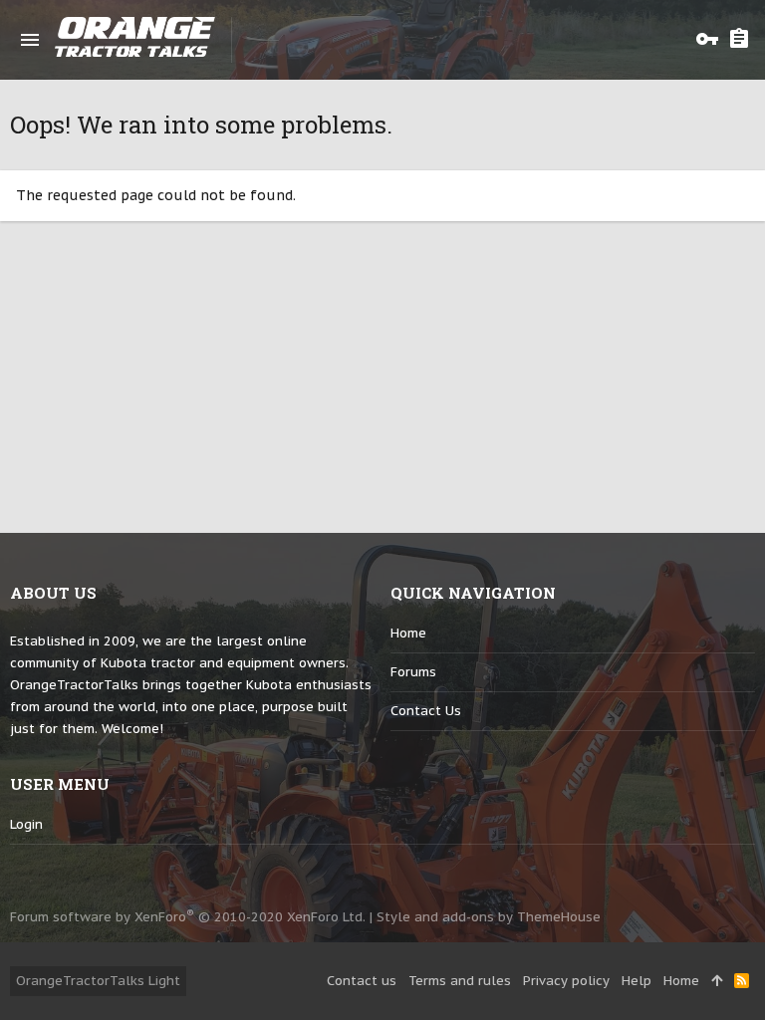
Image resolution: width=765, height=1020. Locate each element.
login (26, 824)
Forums (413, 671)
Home (408, 633)
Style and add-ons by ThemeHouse (489, 916)
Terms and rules (459, 980)
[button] (30, 40)
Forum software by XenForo (188, 916)
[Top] (716, 981)
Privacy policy (566, 980)
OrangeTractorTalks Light (98, 980)
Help (636, 980)
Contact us (425, 710)
